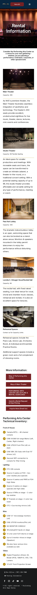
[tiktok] (13, 581)
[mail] (22, 581)
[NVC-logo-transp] (5, 4)
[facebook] (4, 581)
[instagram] (9, 581)
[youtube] (17, 581)
